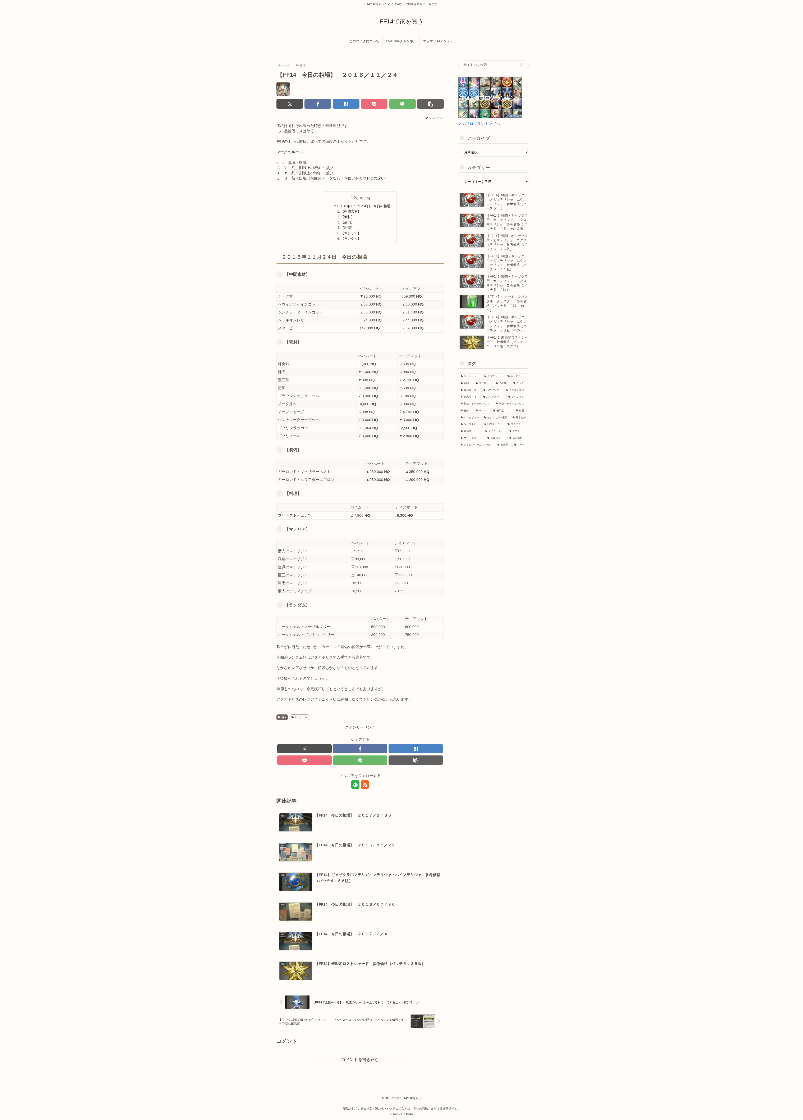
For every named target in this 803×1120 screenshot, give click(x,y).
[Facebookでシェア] (317, 104)
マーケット (301, 717)
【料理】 (347, 228)
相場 (283, 717)
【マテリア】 (351, 233)
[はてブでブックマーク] (346, 104)
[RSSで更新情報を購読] (365, 784)
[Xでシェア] (289, 104)
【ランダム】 (351, 238)
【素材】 (347, 217)
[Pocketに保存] (374, 104)
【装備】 (347, 222)
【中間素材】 (351, 211)
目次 (354, 198)
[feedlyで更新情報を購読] (355, 784)
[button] (430, 104)
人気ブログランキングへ (479, 124)
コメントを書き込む (360, 1059)
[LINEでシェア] (402, 104)
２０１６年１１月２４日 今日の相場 (361, 206)
